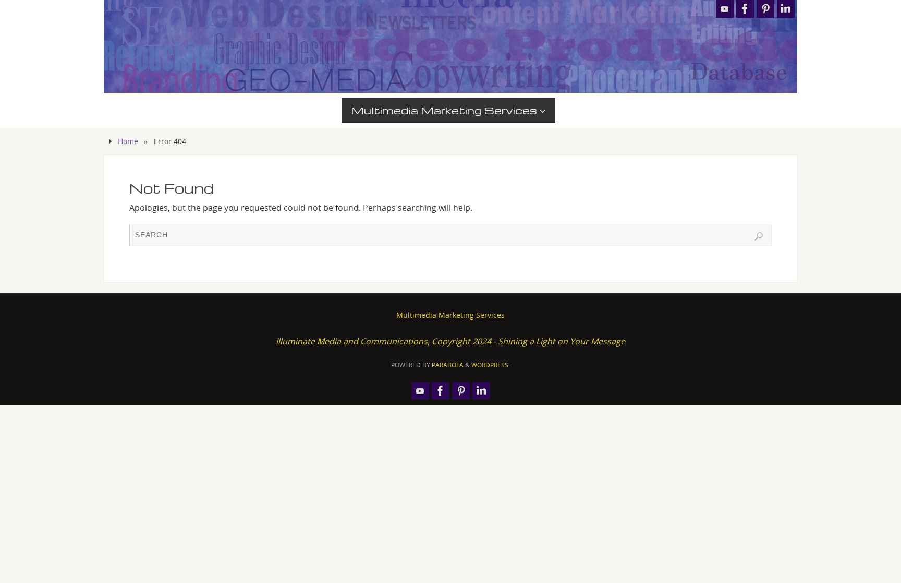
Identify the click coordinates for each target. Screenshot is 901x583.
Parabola (448, 365)
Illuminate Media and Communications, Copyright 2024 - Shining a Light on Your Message (450, 341)
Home (128, 141)
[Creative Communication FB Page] (745, 9)
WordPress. (490, 365)
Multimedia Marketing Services (450, 315)
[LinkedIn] (786, 9)
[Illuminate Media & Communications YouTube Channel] (725, 9)
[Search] (758, 236)
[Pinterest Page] (765, 9)
